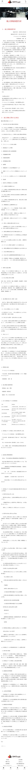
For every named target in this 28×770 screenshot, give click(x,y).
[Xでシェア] (5, 500)
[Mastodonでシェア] (11, 500)
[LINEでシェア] (23, 503)
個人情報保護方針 (20, 763)
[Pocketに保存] (17, 503)
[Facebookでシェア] (5, 503)
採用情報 (7, 763)
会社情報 (20, 759)
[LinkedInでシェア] (14, 507)
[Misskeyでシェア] (23, 500)
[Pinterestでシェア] (8, 507)
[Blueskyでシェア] (17, 500)
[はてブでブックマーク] (11, 503)
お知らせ (20, 761)
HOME (7, 759)
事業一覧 (7, 761)
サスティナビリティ (7, 765)
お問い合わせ (20, 765)
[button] (20, 507)
